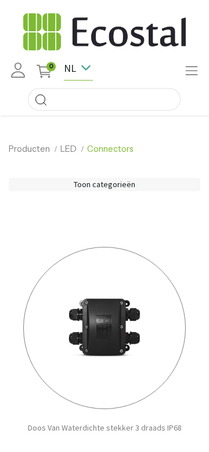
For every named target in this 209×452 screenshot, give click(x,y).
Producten (29, 149)
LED (68, 149)
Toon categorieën (104, 184)
